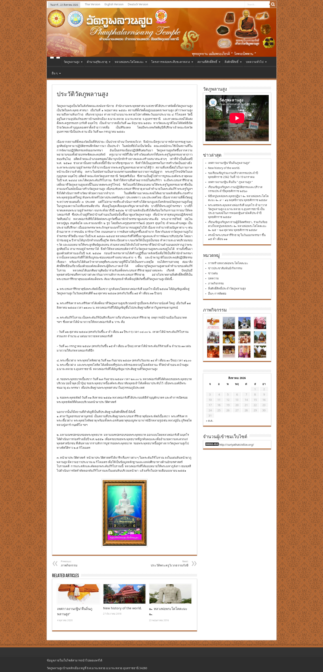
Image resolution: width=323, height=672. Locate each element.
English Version (114, 4)
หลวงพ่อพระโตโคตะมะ (129, 62)
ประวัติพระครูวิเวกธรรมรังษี (169, 563)
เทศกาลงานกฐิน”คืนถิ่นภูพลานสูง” (229, 163)
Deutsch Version (138, 4)
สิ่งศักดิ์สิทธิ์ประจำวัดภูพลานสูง (227, 288)
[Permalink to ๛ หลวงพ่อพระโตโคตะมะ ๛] (170, 594)
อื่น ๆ (55, 73)
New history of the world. (122, 608)
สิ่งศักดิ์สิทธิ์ (231, 62)
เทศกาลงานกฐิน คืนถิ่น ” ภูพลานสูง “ (230, 182)
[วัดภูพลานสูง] (161, 32)
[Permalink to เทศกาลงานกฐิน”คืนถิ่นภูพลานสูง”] (79, 594)
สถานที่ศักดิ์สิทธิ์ (207, 62)
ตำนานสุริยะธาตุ (97, 62)
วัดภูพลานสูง (71, 62)
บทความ (213, 278)
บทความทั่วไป (254, 62)
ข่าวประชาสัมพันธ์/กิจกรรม (225, 268)
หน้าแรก (55, 62)
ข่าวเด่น (213, 273)
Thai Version (92, 4)
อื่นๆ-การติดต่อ (217, 293)
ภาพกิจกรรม (216, 283)
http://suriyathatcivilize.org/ (236, 444)
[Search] (273, 4)
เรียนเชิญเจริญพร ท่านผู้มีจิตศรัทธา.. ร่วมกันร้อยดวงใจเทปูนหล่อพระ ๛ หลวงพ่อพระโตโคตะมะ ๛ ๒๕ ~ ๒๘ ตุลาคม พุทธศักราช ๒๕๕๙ (237, 226)
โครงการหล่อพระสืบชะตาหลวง (170, 62)
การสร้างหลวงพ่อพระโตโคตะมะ (228, 263)
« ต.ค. (209, 420)
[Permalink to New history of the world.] (124, 594)
